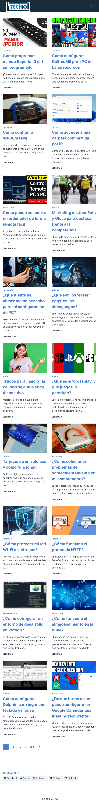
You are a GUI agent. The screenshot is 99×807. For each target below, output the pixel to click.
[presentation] (25, 32)
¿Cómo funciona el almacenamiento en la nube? (72, 624)
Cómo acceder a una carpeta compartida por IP (71, 138)
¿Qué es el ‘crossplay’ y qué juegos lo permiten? (74, 387)
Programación (10, 613)
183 (32, 746)
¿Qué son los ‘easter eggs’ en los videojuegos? (71, 301)
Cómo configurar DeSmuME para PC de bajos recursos (72, 61)
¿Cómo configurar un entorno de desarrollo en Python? (23, 624)
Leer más (9, 88)
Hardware (8, 51)
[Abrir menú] (91, 6)
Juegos (55, 290)
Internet (56, 127)
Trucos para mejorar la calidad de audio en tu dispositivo (24, 387)
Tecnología (8, 208)
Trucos (55, 208)
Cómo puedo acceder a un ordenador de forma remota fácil (24, 218)
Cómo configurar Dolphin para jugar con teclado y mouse (24, 704)
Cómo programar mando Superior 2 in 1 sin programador (23, 61)
